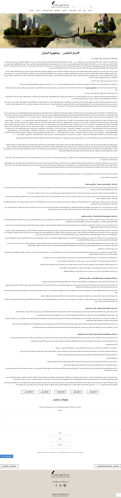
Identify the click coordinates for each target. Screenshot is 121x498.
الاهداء (79, 10)
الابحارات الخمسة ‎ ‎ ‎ (72, 10)
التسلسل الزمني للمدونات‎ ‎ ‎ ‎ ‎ (47, 10)
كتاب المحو (64, 10)
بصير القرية (27, 117)
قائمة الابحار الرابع (44, 392)
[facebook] (56, 485)
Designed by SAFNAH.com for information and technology (60, 495)
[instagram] (60, 485)
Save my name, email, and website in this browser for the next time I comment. (60, 452)
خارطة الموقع (57, 10)
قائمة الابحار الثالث (60, 392)
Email (60, 438)
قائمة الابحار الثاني (77, 392)
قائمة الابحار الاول (93, 392)
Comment (60, 410)
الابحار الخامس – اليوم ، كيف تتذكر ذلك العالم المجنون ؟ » (108, 466)
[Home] (60, 4)
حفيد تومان (75, 62)
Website (60, 444)
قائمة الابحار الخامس (28, 392)
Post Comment (6, 456)
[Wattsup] (64, 485)
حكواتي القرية (98, 385)
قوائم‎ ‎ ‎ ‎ (37, 10)
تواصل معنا (31, 10)
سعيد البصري (54, 84)
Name (60, 433)
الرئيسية (90, 10)
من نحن (84, 10)
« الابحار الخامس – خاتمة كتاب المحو (9, 466)
